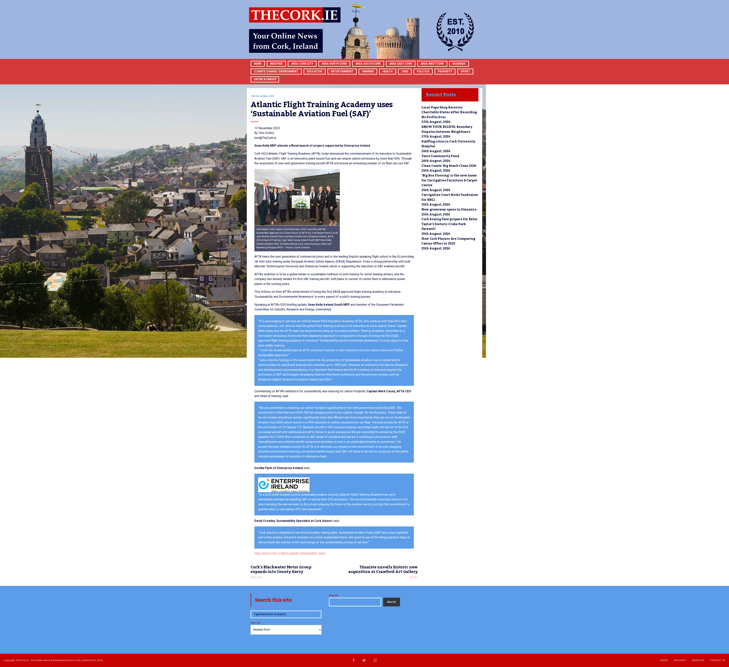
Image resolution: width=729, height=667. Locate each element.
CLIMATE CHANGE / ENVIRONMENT (297, 553)
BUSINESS (459, 63)
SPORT (465, 71)
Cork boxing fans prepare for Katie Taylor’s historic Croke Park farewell (449, 224)
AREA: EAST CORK (400, 63)
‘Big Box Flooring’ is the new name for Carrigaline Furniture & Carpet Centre (449, 180)
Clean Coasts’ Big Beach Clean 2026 (448, 166)
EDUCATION (314, 71)
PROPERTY (445, 71)
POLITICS (423, 71)
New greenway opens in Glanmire (448, 210)
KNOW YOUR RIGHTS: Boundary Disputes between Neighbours (446, 129)
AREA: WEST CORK (432, 63)
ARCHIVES (680, 660)
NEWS (322, 553)
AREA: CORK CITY (302, 63)
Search (333, 595)
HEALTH (388, 71)
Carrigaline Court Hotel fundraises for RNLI (449, 197)
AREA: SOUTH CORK (265, 553)
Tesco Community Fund (440, 156)
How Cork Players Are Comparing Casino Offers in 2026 (448, 241)
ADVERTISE (698, 660)
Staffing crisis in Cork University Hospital (448, 144)
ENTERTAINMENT (342, 71)
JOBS (404, 71)
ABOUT (664, 660)
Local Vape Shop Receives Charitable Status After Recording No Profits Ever (449, 112)
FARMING (368, 71)
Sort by (255, 623)
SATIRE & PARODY (265, 79)
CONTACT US (717, 660)
